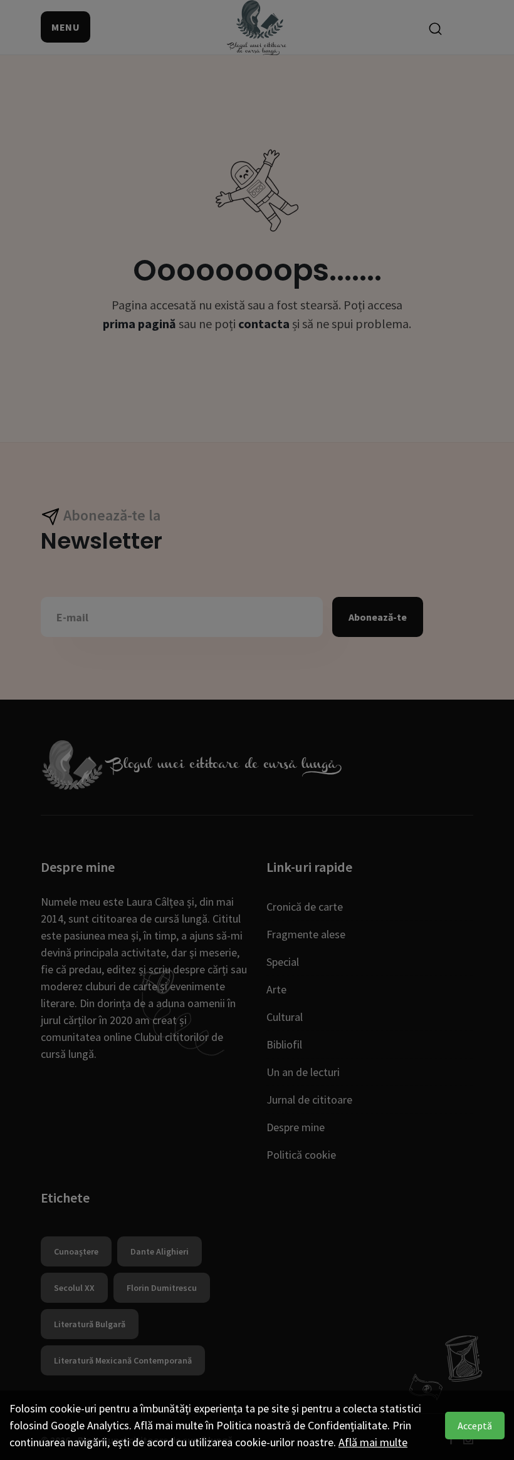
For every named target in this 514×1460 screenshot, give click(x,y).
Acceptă (475, 1425)
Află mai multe (372, 1442)
